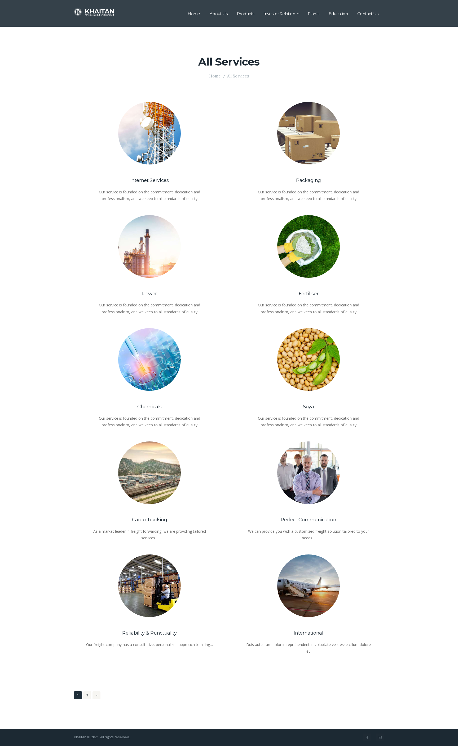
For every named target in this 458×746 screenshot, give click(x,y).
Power (149, 294)
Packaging (308, 180)
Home (215, 76)
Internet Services (149, 180)
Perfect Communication (308, 520)
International (308, 633)
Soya (308, 407)
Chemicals (149, 407)
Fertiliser (308, 294)
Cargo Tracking (149, 520)
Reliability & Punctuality (149, 633)
